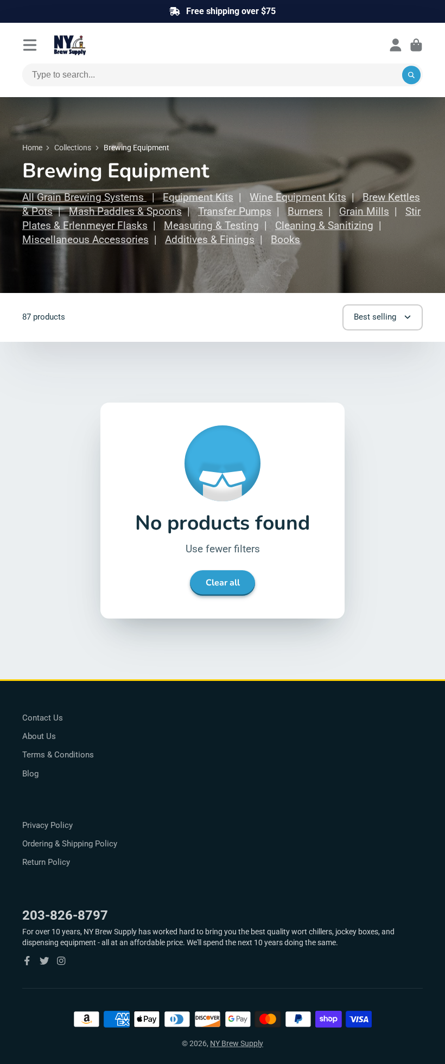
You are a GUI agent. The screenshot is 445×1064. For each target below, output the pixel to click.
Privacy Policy (47, 825)
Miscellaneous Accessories (85, 240)
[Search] (411, 75)
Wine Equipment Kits (298, 197)
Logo (96, 45)
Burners (305, 212)
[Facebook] (27, 961)
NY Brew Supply (236, 1043)
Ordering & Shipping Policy (69, 844)
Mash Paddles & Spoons (125, 212)
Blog (30, 774)
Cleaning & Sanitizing (324, 226)
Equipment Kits (198, 197)
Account (395, 45)
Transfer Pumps (234, 212)
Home (32, 147)
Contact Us (42, 718)
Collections (72, 147)
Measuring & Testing (211, 226)
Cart (416, 45)
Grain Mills (364, 212)
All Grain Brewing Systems (84, 197)
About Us (39, 736)
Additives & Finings (210, 240)
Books (285, 240)
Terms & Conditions (58, 755)
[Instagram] (61, 961)
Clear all (223, 583)
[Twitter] (44, 961)
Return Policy (46, 862)
